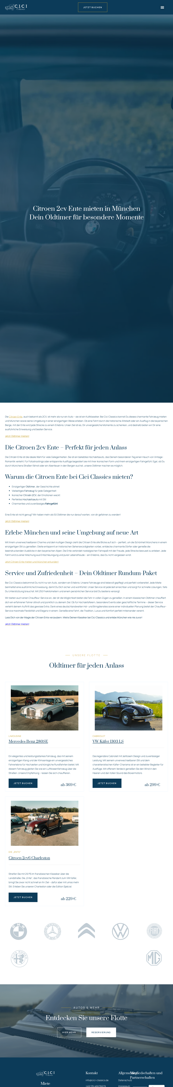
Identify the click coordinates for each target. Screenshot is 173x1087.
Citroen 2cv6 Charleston (29, 858)
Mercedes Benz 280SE (28, 741)
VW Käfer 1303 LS (108, 741)
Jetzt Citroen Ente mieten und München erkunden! (32, 561)
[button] (162, 7)
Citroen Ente (15, 416)
